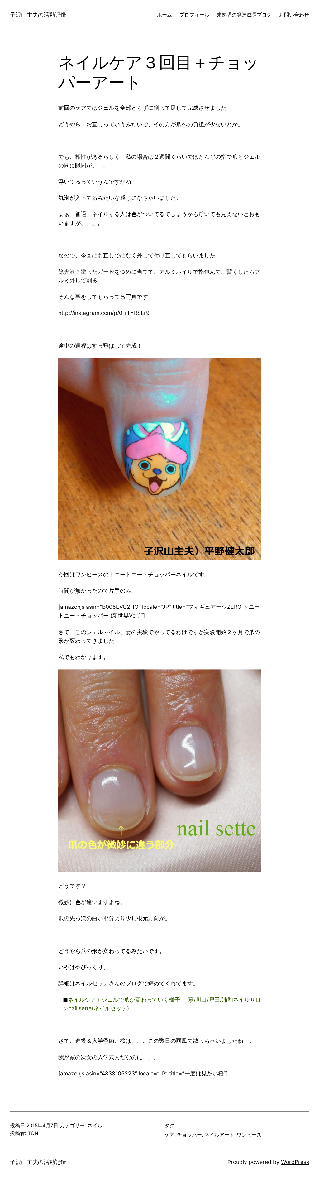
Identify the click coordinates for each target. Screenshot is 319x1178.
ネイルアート (219, 1135)
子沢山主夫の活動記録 (38, 15)
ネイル (95, 1125)
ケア (169, 1135)
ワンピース (249, 1135)
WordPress (295, 1162)
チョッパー (189, 1135)
